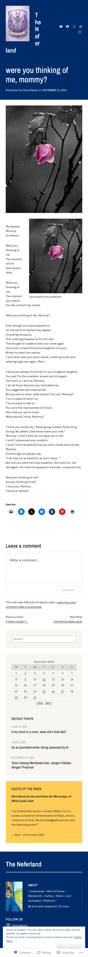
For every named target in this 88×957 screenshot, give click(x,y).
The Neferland (24, 864)
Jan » (48, 703)
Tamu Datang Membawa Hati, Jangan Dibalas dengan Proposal (41, 765)
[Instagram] (80, 26)
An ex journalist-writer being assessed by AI (39, 747)
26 (53, 691)
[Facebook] (67, 26)
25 (44, 691)
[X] (74, 26)
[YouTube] (61, 26)
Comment (68, 590)
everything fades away (68, 621)
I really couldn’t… (17, 621)
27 (62, 691)
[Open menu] (79, 32)
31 (34, 697)
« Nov (39, 703)
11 (44, 679)
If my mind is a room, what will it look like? (39, 732)
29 (16, 697)
